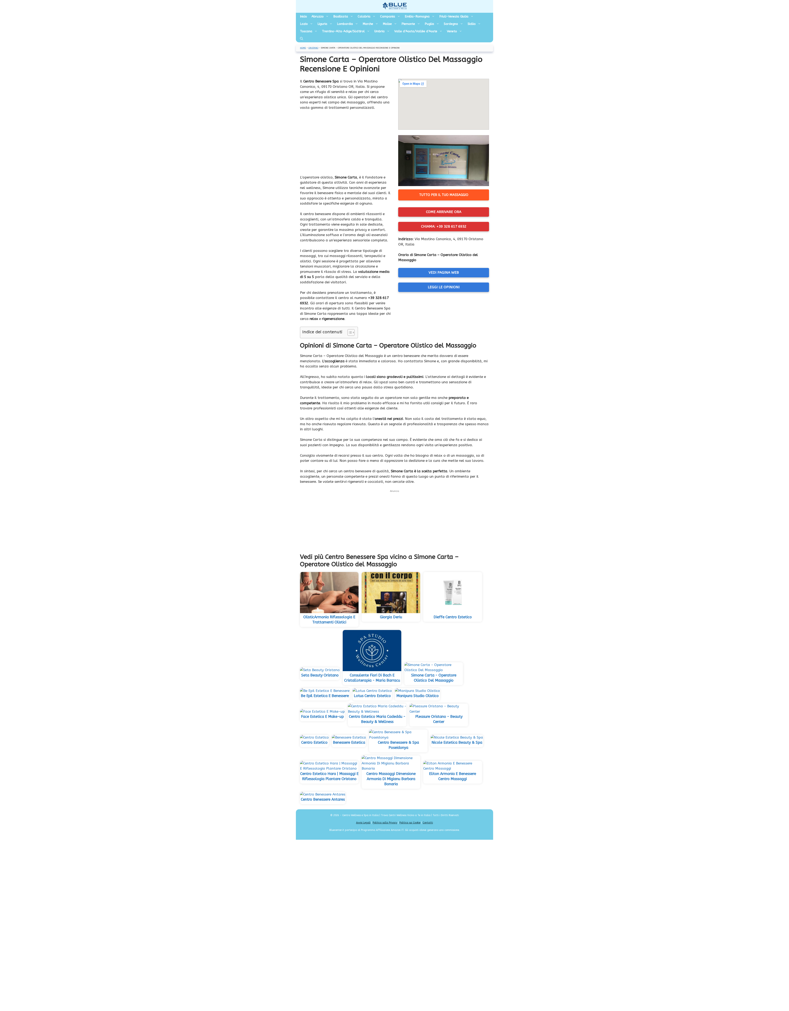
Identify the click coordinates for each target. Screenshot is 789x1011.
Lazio (304, 24)
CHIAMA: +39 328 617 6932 (443, 226)
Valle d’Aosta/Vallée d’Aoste (415, 31)
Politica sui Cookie (409, 822)
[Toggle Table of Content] (349, 332)
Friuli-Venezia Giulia (453, 16)
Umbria (379, 31)
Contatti (428, 822)
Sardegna (451, 24)
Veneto (452, 31)
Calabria (364, 16)
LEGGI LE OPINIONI (444, 287)
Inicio (303, 16)
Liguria (322, 24)
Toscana (306, 31)
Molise (387, 24)
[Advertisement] (345, 144)
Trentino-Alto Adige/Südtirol (343, 31)
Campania (387, 16)
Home (303, 48)
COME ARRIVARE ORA (443, 212)
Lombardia (345, 24)
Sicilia (472, 24)
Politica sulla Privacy (385, 822)
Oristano (313, 48)
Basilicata (340, 16)
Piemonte (408, 24)
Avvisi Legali (363, 822)
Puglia (429, 24)
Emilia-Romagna (417, 16)
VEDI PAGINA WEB (444, 272)
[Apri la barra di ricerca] (301, 38)
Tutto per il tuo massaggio (443, 195)
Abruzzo (317, 16)
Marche (368, 24)
